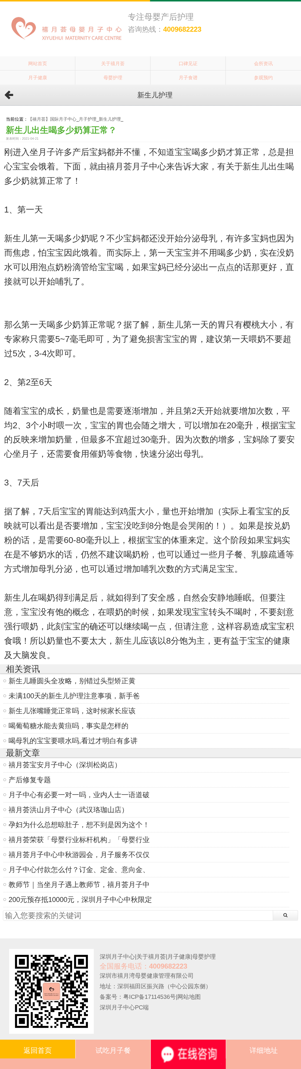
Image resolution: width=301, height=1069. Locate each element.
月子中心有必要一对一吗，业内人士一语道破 (79, 795)
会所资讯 (263, 63)
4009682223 (182, 29)
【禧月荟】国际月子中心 (52, 119)
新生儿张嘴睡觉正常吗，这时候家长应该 (72, 711)
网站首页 (37, 63)
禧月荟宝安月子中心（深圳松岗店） (65, 765)
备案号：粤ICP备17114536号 (138, 997)
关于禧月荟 (113, 63)
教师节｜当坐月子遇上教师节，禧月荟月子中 (79, 884)
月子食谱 (188, 77)
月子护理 (87, 119)
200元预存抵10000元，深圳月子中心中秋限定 (80, 899)
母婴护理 (112, 77)
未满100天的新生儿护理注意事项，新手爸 (74, 696)
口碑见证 (188, 63)
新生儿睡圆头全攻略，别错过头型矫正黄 (72, 681)
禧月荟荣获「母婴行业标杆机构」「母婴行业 (79, 840)
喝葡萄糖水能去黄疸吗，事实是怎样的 (68, 726)
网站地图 (189, 997)
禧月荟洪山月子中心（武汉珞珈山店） (68, 810)
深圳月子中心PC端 (124, 1007)
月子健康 (37, 77)
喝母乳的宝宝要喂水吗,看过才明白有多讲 (73, 741)
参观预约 (263, 77)
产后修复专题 (30, 780)
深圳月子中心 (117, 956)
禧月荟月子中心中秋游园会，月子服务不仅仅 (79, 855)
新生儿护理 (110, 119)
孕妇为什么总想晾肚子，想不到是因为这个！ (79, 825)
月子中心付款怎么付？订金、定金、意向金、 (79, 870)
